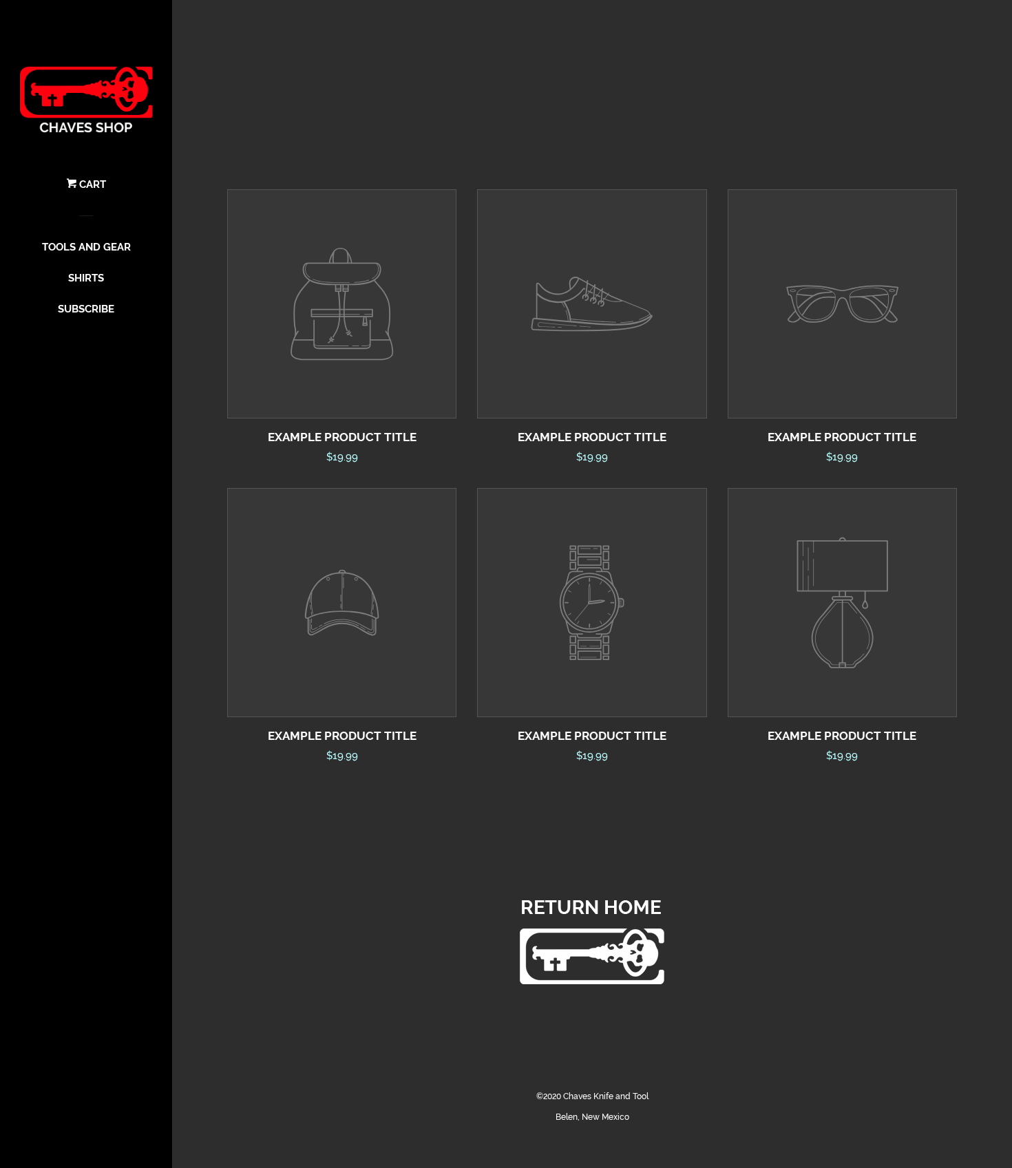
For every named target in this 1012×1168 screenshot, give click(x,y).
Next (927, 927)
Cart (91, 184)
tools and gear (86, 247)
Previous (256, 927)
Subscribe (86, 309)
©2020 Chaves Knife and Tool (592, 1096)
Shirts (86, 278)
